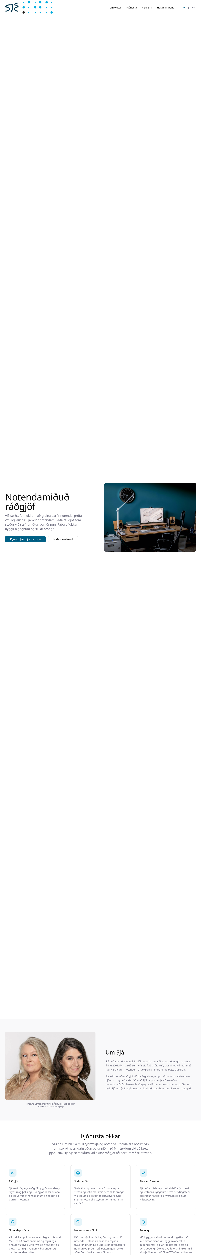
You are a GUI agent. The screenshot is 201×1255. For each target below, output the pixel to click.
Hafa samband (165, 7)
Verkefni (147, 7)
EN (193, 7)
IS (184, 7)
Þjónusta (131, 7)
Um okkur (115, 7)
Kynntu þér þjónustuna (25, 539)
